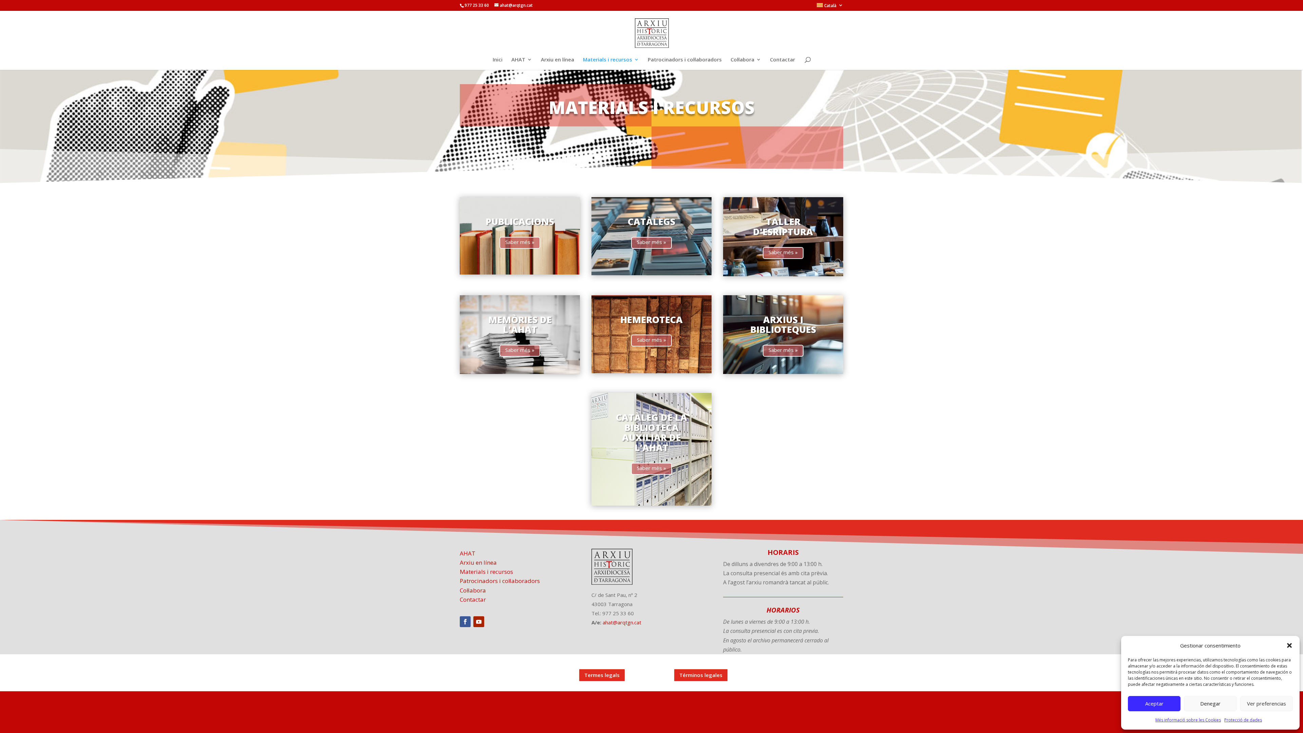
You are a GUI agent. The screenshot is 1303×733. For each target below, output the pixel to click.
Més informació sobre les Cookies (1188, 720)
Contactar (782, 60)
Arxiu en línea (557, 60)
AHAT (518, 60)
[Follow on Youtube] (478, 621)
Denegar (1210, 703)
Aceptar (1154, 703)
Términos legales (700, 675)
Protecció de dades (1243, 720)
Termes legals (602, 675)
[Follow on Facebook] (465, 621)
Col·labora (742, 60)
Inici (498, 60)
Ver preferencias (1266, 703)
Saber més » (519, 242)
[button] (1289, 645)
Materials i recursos (607, 60)
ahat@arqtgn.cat (622, 622)
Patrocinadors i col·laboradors (685, 60)
